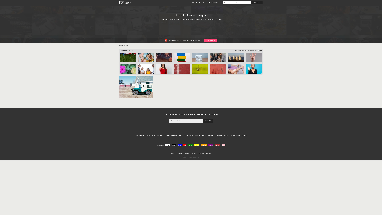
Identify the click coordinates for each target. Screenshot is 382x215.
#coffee (204, 135)
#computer (219, 135)
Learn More (209, 40)
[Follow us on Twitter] (193, 2)
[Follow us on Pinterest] (200, 2)
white (168, 145)
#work (186, 135)
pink (223, 145)
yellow (197, 145)
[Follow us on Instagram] (204, 2)
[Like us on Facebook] (197, 2)
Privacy (201, 153)
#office (191, 135)
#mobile (197, 135)
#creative (174, 135)
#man (153, 135)
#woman (147, 135)
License (194, 153)
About (172, 153)
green (190, 145)
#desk (180, 135)
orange (204, 145)
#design (167, 135)
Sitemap (209, 153)
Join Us (187, 153)
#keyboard (211, 135)
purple (211, 145)
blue (179, 145)
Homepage (122, 45)
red (185, 145)
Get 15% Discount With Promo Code (248, 50)
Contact (179, 153)
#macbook (160, 135)
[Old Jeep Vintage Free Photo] (136, 77)
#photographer (235, 135)
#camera (226, 135)
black (174, 145)
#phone (244, 135)
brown (217, 145)
